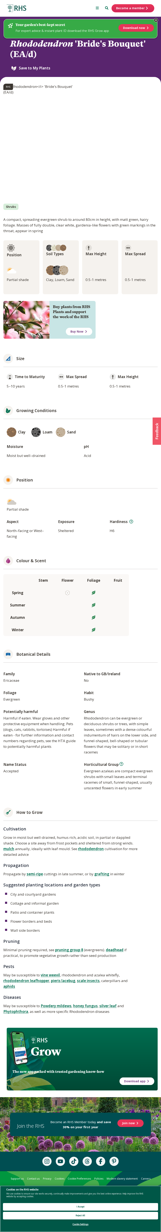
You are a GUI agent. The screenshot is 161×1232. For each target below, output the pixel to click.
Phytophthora (15, 1011)
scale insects (88, 980)
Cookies (59, 1178)
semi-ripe (35, 874)
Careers (146, 1178)
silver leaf (108, 1005)
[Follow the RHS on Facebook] (100, 1161)
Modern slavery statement (122, 1178)
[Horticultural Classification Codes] (121, 764)
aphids (9, 986)
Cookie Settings (80, 1224)
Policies (98, 1178)
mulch (8, 848)
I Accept (81, 1206)
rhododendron (91, 848)
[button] (157, 431)
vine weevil (50, 975)
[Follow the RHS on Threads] (87, 1161)
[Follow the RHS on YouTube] (60, 1161)
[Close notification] (156, 20)
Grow (46, 1051)
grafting (101, 874)
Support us (17, 1178)
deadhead (114, 949)
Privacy (47, 1178)
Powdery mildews (56, 1005)
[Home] (16, 8)
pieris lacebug (63, 980)
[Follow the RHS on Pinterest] (114, 1161)
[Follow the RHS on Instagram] (47, 1161)
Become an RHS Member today (80, 1124)
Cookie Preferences (79, 1178)
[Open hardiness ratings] (131, 521)
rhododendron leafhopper (26, 980)
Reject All (80, 1215)
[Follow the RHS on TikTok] (73, 1161)
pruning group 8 (69, 949)
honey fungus (85, 1005)
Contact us (33, 1178)
